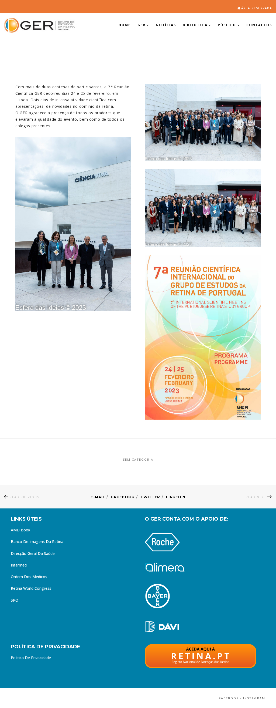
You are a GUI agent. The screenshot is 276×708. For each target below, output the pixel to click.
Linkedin (175, 497)
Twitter (150, 497)
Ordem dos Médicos (29, 577)
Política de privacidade (31, 658)
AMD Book (20, 530)
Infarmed (19, 566)
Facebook (122, 497)
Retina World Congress (31, 589)
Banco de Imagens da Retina (37, 542)
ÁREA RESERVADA (256, 8)
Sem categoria (138, 459)
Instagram (254, 698)
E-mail (98, 497)
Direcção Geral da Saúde (33, 554)
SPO (14, 601)
